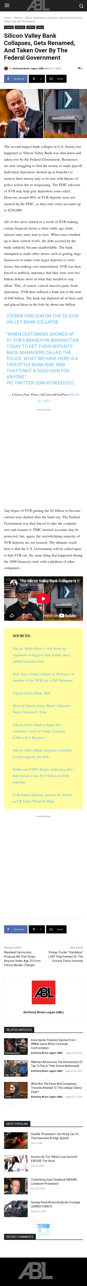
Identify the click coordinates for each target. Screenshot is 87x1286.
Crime (8, 1096)
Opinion (20, 27)
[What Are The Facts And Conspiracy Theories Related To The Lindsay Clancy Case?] (16, 1090)
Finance (18, 17)
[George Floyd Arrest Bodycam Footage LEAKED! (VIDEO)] (16, 1208)
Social (40, 27)
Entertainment (12, 1053)
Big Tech (9, 1074)
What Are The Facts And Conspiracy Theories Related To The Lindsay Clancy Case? (56, 1087)
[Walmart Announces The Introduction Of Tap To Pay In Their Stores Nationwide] (16, 1068)
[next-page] (13, 1105)
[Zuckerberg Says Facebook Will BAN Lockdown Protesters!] (16, 1186)
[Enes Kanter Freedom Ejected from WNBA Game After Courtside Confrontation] (16, 1046)
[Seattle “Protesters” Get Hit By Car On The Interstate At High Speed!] (16, 1140)
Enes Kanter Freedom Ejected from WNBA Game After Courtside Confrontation (53, 1044)
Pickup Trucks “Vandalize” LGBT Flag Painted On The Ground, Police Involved (65, 956)
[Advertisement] (43, 457)
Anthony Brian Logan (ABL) (28, 68)
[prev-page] (6, 1105)
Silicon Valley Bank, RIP (31, 693)
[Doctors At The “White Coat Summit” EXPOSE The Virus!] (16, 1163)
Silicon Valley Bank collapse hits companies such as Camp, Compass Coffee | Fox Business (39, 731)
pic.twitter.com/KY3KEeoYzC (40, 382)
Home (7, 17)
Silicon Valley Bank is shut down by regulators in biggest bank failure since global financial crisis (41, 655)
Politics (31, 27)
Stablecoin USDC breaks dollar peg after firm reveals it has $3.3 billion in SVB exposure (43, 775)
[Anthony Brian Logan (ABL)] (6, 68)
